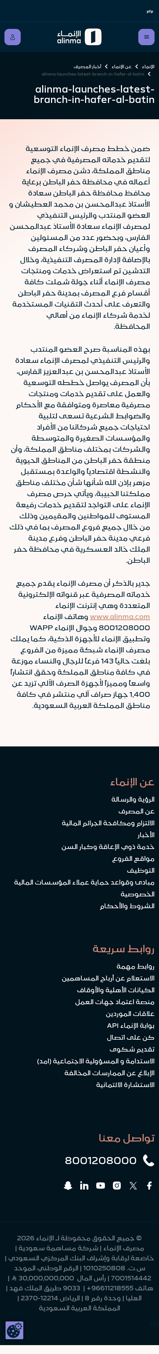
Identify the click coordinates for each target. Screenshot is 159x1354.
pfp (150, 11)
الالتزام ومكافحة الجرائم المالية (108, 823)
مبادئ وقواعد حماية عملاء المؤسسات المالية (84, 882)
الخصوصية (138, 894)
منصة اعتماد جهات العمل (115, 1002)
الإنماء (148, 66)
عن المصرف (136, 811)
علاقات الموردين (130, 1013)
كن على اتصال (131, 1037)
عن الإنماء (122, 66)
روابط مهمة (135, 966)
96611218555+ (110, 1288)
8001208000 (101, 1160)
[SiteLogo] (80, 37)
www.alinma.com (120, 616)
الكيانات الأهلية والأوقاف (116, 990)
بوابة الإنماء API (131, 1025)
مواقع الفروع (133, 858)
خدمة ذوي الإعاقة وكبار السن (108, 846)
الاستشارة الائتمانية (125, 1084)
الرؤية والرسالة (133, 799)
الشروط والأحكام (127, 906)
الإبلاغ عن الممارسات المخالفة (109, 1073)
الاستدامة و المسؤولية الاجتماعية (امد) (96, 1061)
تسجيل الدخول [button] (12, 37)
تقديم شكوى (132, 1049)
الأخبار (146, 835)
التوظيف (141, 870)
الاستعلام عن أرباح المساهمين (108, 978)
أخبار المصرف (87, 66)
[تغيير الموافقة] (14, 1330)
